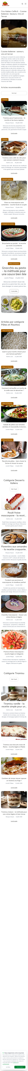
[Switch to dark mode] (22, 3)
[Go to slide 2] (23, 45)
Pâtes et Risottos (14, 263)
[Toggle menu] (25, 4)
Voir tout (14, 93)
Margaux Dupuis (7, 42)
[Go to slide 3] (24, 45)
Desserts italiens (7, 179)
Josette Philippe (10, 248)
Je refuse (8, 1067)
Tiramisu (4, 99)
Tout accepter (20, 1067)
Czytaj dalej (14, 291)
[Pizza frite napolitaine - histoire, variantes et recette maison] (14, 33)
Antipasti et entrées (8, 224)
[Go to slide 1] (21, 45)
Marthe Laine (9, 162)
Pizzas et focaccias (9, 31)
